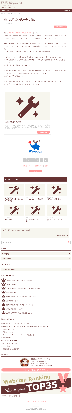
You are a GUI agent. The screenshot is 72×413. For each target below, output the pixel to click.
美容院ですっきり (12, 301)
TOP (31, 166)
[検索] (68, 242)
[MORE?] (24, 366)
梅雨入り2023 (61, 235)
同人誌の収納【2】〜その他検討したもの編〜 (21, 296)
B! (37, 160)
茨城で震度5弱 (11, 292)
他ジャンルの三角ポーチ (9, 340)
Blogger (34, 409)
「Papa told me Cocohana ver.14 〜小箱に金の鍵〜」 (24, 288)
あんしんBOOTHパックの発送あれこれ (19, 313)
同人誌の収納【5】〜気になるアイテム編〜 (20, 305)
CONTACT (38, 166)
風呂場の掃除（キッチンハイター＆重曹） (20, 280)
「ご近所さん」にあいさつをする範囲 (17, 230)
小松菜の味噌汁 (11, 284)
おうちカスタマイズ (60, 26)
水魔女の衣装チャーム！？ (15, 309)
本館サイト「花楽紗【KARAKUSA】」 (36, 370)
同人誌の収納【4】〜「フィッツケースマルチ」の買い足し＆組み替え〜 (24, 326)
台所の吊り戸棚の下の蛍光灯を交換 (20, 33)
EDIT (46, 166)
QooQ (44, 409)
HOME (24, 166)
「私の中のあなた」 (7, 329)
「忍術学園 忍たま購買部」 (10, 349)
